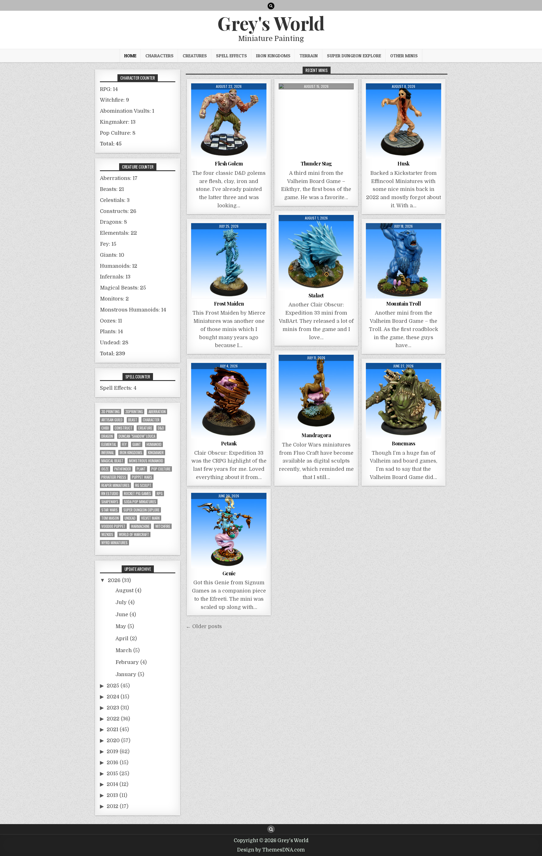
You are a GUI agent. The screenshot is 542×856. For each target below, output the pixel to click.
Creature (145, 428)
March (123, 650)
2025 (113, 686)
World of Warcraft (134, 534)
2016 (112, 762)
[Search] (271, 6)
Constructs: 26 (118, 211)
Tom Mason (110, 518)
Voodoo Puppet (113, 526)
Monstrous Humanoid (146, 460)
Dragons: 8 (113, 222)
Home (130, 55)
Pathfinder (122, 469)
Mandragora (316, 435)
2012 (112, 806)
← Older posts (204, 626)
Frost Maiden (229, 303)
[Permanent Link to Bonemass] (403, 400)
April (121, 638)
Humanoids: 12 (118, 266)
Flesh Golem (229, 163)
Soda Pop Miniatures (140, 501)
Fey (124, 444)
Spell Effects (231, 55)
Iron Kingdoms (273, 55)
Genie (229, 573)
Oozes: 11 (111, 321)
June (121, 614)
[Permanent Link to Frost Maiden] (228, 261)
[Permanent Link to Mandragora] (316, 392)
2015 (112, 773)
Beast (132, 419)
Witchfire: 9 (114, 100)
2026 (114, 580)
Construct (123, 428)
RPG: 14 (109, 89)
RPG (160, 493)
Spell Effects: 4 (118, 388)
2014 (112, 784)
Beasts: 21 (112, 189)
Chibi (105, 428)
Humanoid (154, 444)
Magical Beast (112, 460)
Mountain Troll (403, 303)
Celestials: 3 (115, 200)
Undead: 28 (114, 342)
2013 (112, 795)
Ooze (105, 469)
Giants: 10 (112, 255)
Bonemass (403, 443)
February (127, 662)
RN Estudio (109, 493)
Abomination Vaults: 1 (127, 111)
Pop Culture (161, 469)
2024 (113, 697)
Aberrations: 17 (118, 178)
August (124, 590)
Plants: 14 (111, 331)
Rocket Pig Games (137, 493)
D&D (161, 428)
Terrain (309, 55)
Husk (403, 163)
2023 (113, 708)
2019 (112, 751)
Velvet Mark (150, 518)
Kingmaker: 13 (118, 122)
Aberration (157, 411)
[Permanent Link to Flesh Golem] (228, 121)
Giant (136, 444)
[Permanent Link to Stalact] (316, 252)
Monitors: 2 (114, 299)
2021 (112, 729)
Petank (229, 443)
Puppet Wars (142, 477)
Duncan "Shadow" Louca (137, 436)
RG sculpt (143, 485)
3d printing (110, 411)
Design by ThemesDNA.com (271, 850)
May (120, 626)
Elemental (108, 444)
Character (151, 419)
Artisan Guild (112, 419)
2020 (113, 740)
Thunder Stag (316, 163)
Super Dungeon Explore (354, 55)
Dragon (107, 436)
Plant (141, 469)
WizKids (107, 534)
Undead (130, 518)
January (125, 674)
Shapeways (109, 501)
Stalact (316, 295)
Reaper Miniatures (115, 485)
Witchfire (162, 526)
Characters (159, 55)
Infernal (107, 452)
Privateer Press (113, 477)
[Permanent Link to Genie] (228, 530)
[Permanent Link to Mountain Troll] (403, 261)
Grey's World (271, 23)
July (121, 602)
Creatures (195, 55)
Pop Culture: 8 (118, 133)
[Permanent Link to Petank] (228, 400)
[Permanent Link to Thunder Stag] (316, 121)
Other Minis (404, 55)
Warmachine (140, 526)
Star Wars (109, 510)
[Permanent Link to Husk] (403, 121)
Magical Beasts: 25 (123, 288)
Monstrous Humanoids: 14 (133, 310)
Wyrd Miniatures (114, 542)
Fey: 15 (108, 244)
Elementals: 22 (118, 233)
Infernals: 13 (115, 277)
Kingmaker (156, 452)
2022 (113, 719)
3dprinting (134, 411)
